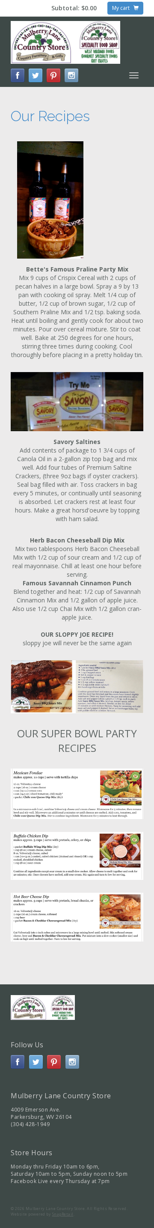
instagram (71, 75)
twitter (35, 75)
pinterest (53, 75)
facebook (17, 75)
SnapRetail (63, 1214)
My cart (122, 8)
